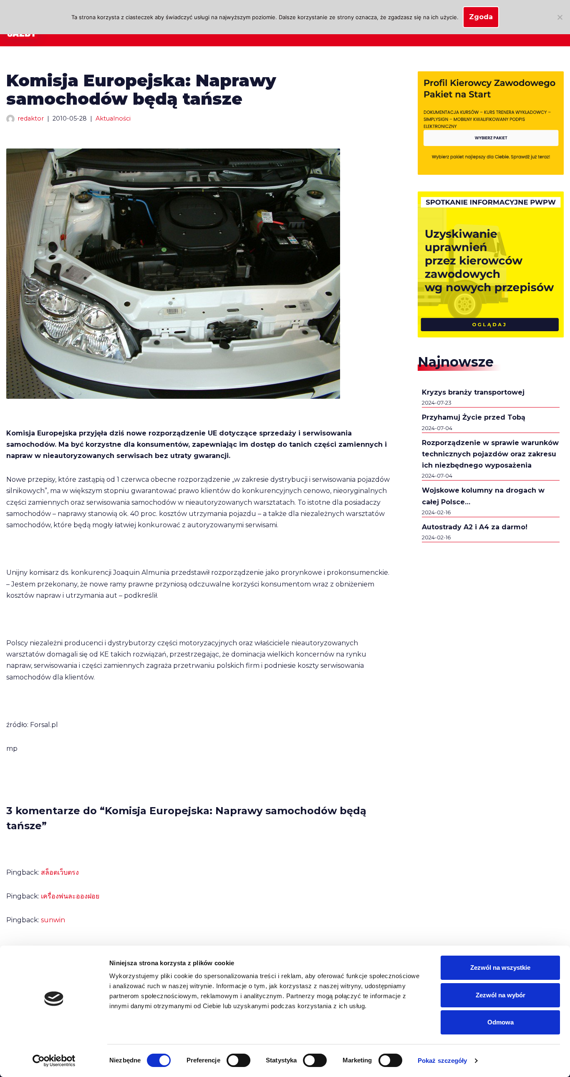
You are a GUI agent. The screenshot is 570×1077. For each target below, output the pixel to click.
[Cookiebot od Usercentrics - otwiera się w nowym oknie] (54, 1060)
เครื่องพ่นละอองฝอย (70, 896)
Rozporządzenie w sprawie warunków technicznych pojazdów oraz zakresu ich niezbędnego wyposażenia (490, 454)
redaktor (31, 118)
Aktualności (113, 118)
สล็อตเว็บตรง (60, 872)
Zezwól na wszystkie (500, 967)
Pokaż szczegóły (442, 1060)
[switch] (238, 1060)
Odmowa (500, 1022)
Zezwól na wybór (500, 995)
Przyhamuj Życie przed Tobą (473, 417)
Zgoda (481, 17)
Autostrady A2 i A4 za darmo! (474, 527)
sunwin (53, 920)
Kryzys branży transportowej (473, 392)
